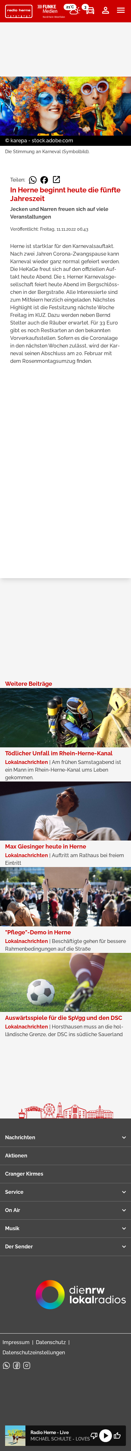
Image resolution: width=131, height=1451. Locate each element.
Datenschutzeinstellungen (34, 1353)
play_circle (105, 1435)
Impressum (16, 1342)
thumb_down (94, 1436)
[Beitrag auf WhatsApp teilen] (33, 180)
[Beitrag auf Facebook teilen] (44, 180)
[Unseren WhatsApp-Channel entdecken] (6, 1365)
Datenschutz (51, 1342)
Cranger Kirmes (24, 1174)
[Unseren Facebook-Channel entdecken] (16, 1365)
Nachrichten (20, 1137)
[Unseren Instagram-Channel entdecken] (27, 1365)
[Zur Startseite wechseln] (18, 11)
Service (14, 1192)
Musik (12, 1228)
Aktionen (16, 1156)
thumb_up (117, 1436)
